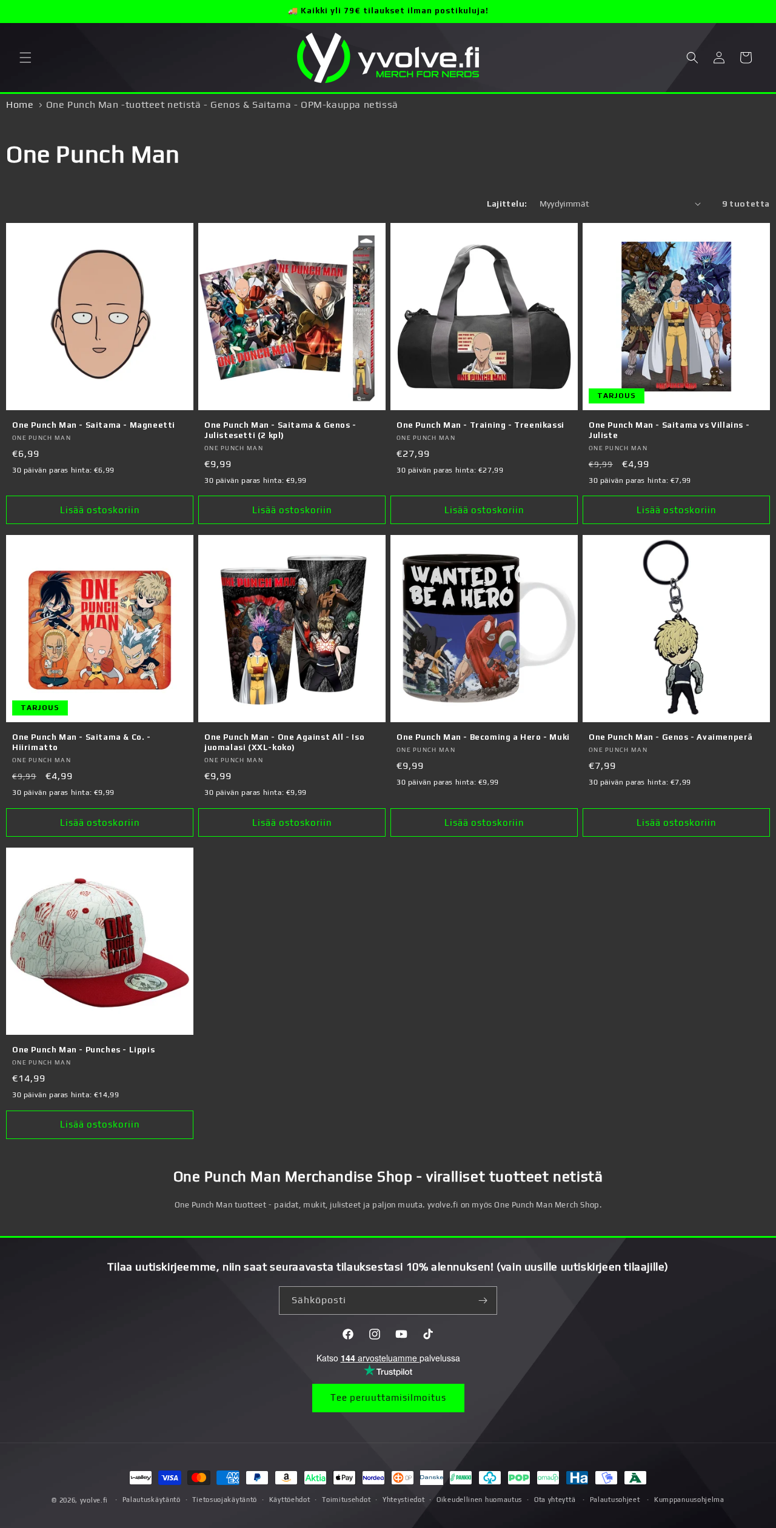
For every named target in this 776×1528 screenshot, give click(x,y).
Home (19, 104)
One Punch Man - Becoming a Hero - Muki (483, 737)
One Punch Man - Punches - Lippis (83, 1049)
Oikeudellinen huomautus (479, 1499)
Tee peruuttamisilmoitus (388, 1397)
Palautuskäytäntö (151, 1499)
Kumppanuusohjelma (689, 1499)
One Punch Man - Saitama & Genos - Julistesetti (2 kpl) (280, 430)
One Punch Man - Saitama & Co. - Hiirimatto (81, 742)
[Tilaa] (483, 1300)
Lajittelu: (507, 203)
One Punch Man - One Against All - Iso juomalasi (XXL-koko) (284, 742)
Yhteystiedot (403, 1499)
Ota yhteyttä (554, 1499)
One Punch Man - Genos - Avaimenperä (671, 737)
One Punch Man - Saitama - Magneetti (93, 425)
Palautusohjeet (615, 1499)
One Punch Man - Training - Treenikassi (480, 425)
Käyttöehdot (289, 1499)
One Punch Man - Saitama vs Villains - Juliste (669, 430)
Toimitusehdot (346, 1499)
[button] (25, 57)
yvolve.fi (94, 1500)
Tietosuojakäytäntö (224, 1499)
